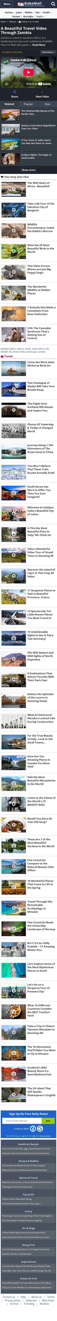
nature (20, 348)
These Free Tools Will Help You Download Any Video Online (27, 1287)
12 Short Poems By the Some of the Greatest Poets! (23, 1232)
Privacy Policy (45, 1136)
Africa (42, 348)
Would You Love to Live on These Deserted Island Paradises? (27, 1182)
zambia (41, 351)
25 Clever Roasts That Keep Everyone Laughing (22, 1220)
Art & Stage (28, 1228)
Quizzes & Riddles (29, 1160)
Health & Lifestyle (28, 1144)
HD (47, 348)
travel (28, 348)
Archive (14, 1303)
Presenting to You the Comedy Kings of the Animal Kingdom (27, 1216)
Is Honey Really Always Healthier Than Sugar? (21, 1203)
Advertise (31, 1300)
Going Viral (28, 1244)
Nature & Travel (30, 21)
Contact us (9, 1297)
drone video (19, 351)
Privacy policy (12, 1300)
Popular (28, 104)
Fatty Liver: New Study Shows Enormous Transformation (25, 1153)
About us (36, 1297)
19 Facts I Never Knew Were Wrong (17, 1199)
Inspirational (28, 1261)
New (47, 104)
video (34, 348)
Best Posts (48, 1300)
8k (10, 351)
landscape (31, 351)
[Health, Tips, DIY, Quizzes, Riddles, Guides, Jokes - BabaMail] (30, 3)
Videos (12, 21)
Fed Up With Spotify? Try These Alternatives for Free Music (26, 1283)
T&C (34, 1136)
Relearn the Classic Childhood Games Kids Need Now (24, 1170)
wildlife (4, 351)
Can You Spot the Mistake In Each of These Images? (23, 1165)
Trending (29, 1303)
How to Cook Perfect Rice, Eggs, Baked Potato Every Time (26, 1148)
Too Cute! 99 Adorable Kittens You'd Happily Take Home (25, 1249)
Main (3, 21)
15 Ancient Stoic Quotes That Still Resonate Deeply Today (26, 1266)
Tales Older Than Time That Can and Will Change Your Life (26, 1270)
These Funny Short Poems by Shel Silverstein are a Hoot (25, 1237)
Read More (38, 45)
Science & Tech (28, 1278)
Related (9, 104)
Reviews (44, 1303)
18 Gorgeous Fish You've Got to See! (17, 1187)
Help (23, 1297)
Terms (50, 1297)
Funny (28, 1211)
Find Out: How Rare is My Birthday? (16, 1254)
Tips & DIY (28, 1194)
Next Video (47, 52)
